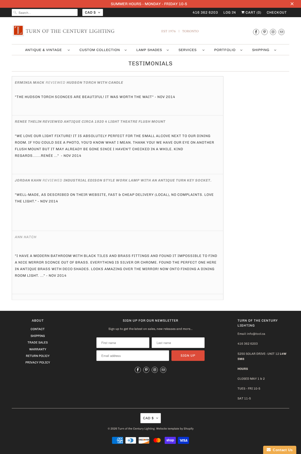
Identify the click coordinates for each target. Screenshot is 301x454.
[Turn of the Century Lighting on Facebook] (256, 32)
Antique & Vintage (45, 50)
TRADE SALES (38, 342)
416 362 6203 (205, 12)
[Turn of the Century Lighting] (150, 31)
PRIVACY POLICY (37, 362)
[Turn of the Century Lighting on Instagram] (273, 32)
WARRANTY (37, 349)
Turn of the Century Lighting (136, 428)
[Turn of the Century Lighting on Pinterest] (264, 32)
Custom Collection (100, 50)
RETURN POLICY (38, 356)
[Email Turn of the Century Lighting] (281, 32)
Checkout (277, 12)
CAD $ (90, 12)
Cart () (253, 12)
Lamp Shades (150, 50)
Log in (229, 12)
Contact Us (282, 450)
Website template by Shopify (175, 428)
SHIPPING (262, 50)
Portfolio (226, 50)
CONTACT (38, 329)
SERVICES (189, 50)
